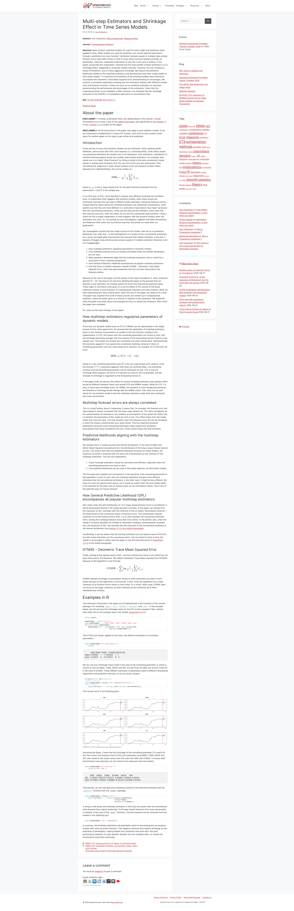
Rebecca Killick (131, 38)
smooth (192, 179)
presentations (192, 167)
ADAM (183, 126)
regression (195, 172)
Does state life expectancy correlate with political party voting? (192, 302)
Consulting (169, 6)
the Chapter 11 (159, 122)
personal (205, 163)
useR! (194, 189)
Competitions (195, 129)
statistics (204, 179)
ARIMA (88, 843)
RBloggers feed (189, 263)
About (207, 6)
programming (206, 167)
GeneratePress (117, 902)
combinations (184, 130)
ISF (198, 155)
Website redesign (187, 91)
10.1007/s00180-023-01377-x (101, 100)
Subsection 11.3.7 (137, 612)
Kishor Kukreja (185, 219)
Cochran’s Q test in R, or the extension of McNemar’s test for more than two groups (194, 280)
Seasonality (198, 175)
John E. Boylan (91, 848)
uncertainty (189, 189)
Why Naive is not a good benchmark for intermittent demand (194, 246)
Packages (180, 6)
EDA (205, 133)
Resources (194, 6)
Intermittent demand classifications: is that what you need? (193, 213)
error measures (189, 137)
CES (207, 126)
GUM (204, 147)
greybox (197, 147)
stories (182, 185)
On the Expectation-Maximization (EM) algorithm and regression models (194, 293)
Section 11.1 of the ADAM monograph (126, 528)
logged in (99, 871)
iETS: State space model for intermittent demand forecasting (108, 851)
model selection (193, 159)
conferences (195, 133)
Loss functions (119, 846)
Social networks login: (93, 877)
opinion (189, 163)
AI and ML (191, 126)
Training (155, 6)
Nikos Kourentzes (115, 38)
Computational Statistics (102, 44)
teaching (188, 185)
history (208, 147)
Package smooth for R (104, 843)
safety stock (189, 176)
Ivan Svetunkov (186, 210)
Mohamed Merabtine (188, 236)
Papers (116, 843)
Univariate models (129, 843)
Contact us (207, 897)
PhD (180, 167)
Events (143, 6)
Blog (136, 6)
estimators (204, 137)
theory (135, 846)
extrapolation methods (104, 846)
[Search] (208, 21)
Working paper (89, 106)
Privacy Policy (175, 897)
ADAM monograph (126, 122)
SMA (184, 180)
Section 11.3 (95, 125)
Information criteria (186, 152)
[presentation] (125, 177)
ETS (93, 843)
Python (183, 172)
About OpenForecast (192, 897)
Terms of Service (161, 897)
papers (129, 846)
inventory (193, 156)
